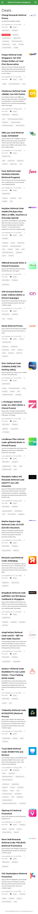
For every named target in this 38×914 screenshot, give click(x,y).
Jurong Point (14, 429)
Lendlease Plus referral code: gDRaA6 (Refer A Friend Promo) (13, 442)
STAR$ (16, 47)
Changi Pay (6, 41)
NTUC (12, 790)
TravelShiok (18, 793)
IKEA (15, 466)
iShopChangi (6, 44)
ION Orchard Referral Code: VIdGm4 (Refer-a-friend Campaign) (13, 294)
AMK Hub (5, 429)
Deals (14, 27)
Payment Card (6, 156)
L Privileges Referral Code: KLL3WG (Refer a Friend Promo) (13, 405)
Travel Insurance (7, 793)
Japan (17, 249)
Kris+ (23, 388)
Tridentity (5, 741)
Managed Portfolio (7, 776)
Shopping (14, 30)
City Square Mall (15, 122)
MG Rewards (18, 511)
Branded (11, 829)
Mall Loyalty (6, 30)
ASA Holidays (6, 738)
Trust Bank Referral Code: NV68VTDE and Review (12, 751)
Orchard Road (11, 514)
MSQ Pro (16, 550)
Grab (23, 84)
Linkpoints (20, 787)
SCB (13, 797)
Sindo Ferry (13, 164)
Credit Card (11, 160)
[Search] (35, 2)
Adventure (5, 346)
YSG (15, 901)
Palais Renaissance (8, 125)
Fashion (19, 829)
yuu (21, 164)
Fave (20, 198)
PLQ (15, 469)
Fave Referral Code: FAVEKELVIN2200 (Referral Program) (11, 174)
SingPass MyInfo (7, 800)
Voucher (11, 255)
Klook (4, 353)
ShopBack (13, 622)
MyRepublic (6, 582)
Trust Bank (5, 797)
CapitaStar (15, 34)
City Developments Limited (15, 119)
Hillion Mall (6, 284)
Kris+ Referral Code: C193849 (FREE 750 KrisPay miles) (11, 366)
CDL (4, 119)
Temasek (5, 625)
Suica (4, 255)
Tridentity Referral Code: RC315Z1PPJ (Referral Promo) (14, 713)
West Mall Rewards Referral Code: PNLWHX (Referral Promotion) (14, 842)
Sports (21, 339)
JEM (20, 466)
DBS (4, 160)
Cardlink (5, 198)
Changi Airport (6, 38)
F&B (21, 79)
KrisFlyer (5, 164)
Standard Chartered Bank (9, 803)
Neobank (5, 790)
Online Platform (7, 47)
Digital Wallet (6, 193)
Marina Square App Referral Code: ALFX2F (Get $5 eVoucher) (13, 524)
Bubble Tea (14, 346)
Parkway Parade (7, 469)
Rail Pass (11, 353)
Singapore (19, 252)
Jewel (14, 44)
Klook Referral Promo (12, 326)
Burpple (15, 738)
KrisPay (12, 391)
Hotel (13, 350)
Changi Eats (17, 38)
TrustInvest (22, 803)
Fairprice (5, 787)
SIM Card (19, 353)
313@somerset (6, 466)
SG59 (21, 738)
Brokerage (16, 770)
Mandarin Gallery (7, 511)
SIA (18, 391)
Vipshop (16, 832)
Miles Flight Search (8, 252)
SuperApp (18, 394)
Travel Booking (7, 342)
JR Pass (20, 350)
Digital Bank (15, 784)
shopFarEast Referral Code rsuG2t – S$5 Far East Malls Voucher (12, 635)
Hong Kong (6, 350)
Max (23, 249)
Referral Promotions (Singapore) (19, 2)
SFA (11, 201)
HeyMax (10, 249)
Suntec (4, 703)
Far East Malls (6, 661)
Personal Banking (7, 779)
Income (12, 787)
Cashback (13, 198)
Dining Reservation (17, 41)
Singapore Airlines (8, 394)
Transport (5, 356)
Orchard (10, 318)
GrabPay (5, 201)
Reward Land (15, 582)
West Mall (5, 866)
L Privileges (6, 432)
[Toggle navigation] (2, 2)
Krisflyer (21, 44)
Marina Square (7, 550)
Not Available (6, 34)
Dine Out (5, 246)
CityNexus (5, 122)
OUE (4, 514)
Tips (18, 790)
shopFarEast (16, 661)
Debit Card (20, 160)
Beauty (4, 829)
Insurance (12, 773)
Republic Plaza (20, 125)
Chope (4, 84)
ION (3, 318)
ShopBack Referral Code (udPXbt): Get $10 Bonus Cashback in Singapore (14, 596)
